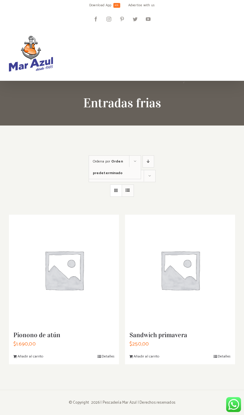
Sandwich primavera (158, 335)
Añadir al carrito (30, 356)
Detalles (108, 356)
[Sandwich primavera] (180, 270)
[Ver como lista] (128, 190)
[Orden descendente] (148, 161)
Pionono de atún (36, 335)
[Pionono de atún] (64, 270)
